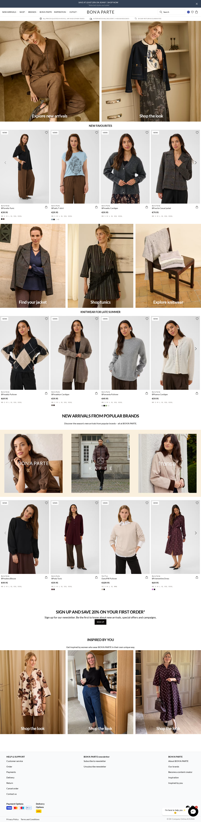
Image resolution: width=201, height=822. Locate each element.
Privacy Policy (12, 819)
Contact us (11, 794)
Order (9, 766)
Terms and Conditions (30, 819)
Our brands (173, 766)
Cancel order (12, 788)
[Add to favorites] (46, 132)
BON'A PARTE (46, 12)
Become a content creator (180, 772)
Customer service (14, 761)
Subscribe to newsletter (95, 761)
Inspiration (173, 777)
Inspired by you (175, 783)
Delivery (10, 777)
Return (9, 783)
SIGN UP (100, 622)
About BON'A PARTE (178, 761)
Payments (11, 772)
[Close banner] (197, 4)
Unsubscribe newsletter (95, 766)
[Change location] (188, 12)
